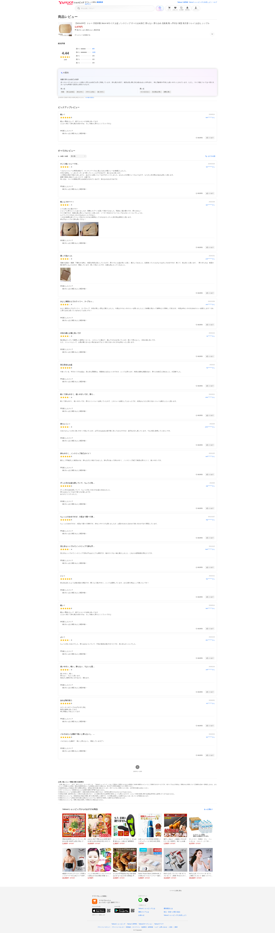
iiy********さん (211, 336)
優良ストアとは (143, 912)
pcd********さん (210, 259)
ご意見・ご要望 (172, 927)
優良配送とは (168, 908)
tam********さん (210, 117)
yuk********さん (210, 669)
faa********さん (210, 579)
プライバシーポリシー (104, 927)
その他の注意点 (89, 97)
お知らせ (141, 915)
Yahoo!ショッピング (118, 924)
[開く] (69, 229)
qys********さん (210, 205)
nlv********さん (210, 703)
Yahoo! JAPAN (182, 2)
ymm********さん (210, 427)
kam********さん (210, 549)
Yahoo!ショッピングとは (146, 908)
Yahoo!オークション (145, 924)
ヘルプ (214, 2)
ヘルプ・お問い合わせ (160, 927)
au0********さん (210, 456)
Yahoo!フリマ (158, 924)
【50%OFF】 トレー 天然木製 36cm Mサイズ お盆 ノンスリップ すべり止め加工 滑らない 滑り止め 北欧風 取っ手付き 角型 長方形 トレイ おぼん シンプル (142, 23)
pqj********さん (210, 486)
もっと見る (208, 809)
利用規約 (128, 927)
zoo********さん (210, 304)
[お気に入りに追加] (212, 34)
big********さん (210, 520)
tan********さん (210, 167)
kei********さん (210, 737)
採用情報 (150, 927)
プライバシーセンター (118, 927)
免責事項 (144, 927)
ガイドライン (136, 927)
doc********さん (210, 640)
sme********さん (210, 397)
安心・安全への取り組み (172, 912)
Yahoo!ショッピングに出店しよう (200, 2)
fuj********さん (210, 368)
